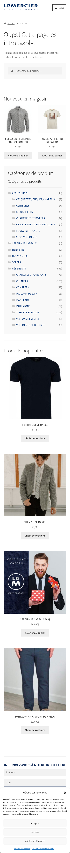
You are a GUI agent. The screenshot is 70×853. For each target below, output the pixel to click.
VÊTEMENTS (19, 268)
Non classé (18, 249)
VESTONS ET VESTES (27, 318)
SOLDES (16, 262)
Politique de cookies (22, 848)
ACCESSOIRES (20, 193)
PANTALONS (23, 306)
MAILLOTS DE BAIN (26, 293)
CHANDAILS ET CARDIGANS (31, 274)
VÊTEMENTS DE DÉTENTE (30, 325)
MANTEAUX (22, 300)
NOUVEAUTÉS (20, 255)
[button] (65, 792)
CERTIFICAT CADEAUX (24, 243)
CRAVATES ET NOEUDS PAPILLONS (35, 224)
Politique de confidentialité (43, 848)
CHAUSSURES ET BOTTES (30, 218)
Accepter (35, 823)
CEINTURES (22, 205)
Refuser (35, 832)
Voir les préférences (35, 841)
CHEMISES (22, 281)
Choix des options (35, 438)
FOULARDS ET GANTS (28, 230)
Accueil (10, 23)
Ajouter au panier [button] (18, 155)
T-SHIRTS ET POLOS (27, 312)
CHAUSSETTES (24, 212)
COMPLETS (22, 287)
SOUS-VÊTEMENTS (26, 237)
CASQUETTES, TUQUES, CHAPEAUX (35, 199)
